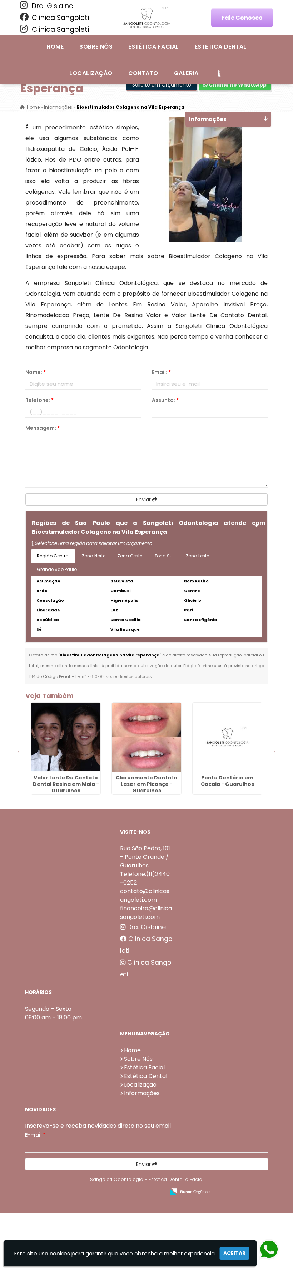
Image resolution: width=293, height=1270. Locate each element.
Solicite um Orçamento (161, 84)
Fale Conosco (242, 18)
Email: (161, 372)
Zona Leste (197, 556)
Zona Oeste (130, 556)
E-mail (35, 1134)
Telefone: (39, 400)
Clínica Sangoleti (59, 18)
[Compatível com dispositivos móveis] (157, 1192)
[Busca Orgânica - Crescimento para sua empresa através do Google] (190, 1191)
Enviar (144, 499)
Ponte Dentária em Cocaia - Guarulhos (227, 781)
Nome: (35, 372)
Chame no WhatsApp (237, 84)
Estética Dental (221, 47)
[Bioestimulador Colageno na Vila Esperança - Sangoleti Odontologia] (146, 18)
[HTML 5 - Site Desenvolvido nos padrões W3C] (108, 1192)
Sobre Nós (96, 47)
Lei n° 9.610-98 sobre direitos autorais (113, 676)
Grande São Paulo (57, 569)
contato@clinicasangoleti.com (144, 895)
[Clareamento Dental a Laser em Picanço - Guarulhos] (146, 737)
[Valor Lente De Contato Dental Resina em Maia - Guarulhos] (65, 737)
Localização (90, 73)
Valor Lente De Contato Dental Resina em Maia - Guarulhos (66, 784)
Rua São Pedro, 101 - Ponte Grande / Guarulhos (145, 857)
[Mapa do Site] (89, 1192)
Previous (20, 750)
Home (55, 47)
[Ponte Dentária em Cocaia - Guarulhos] (227, 737)
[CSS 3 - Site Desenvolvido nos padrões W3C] (132, 1192)
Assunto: (165, 400)
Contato (143, 73)
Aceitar (234, 1253)
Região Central (53, 556)
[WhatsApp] (274, 1250)
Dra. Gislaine (51, 6)
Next (273, 750)
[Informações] (218, 73)
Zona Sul (164, 556)
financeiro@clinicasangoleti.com (146, 912)
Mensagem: (42, 428)
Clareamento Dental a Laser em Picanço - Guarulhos (146, 784)
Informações (142, 1093)
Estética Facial (153, 47)
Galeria (186, 73)
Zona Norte (93, 556)
